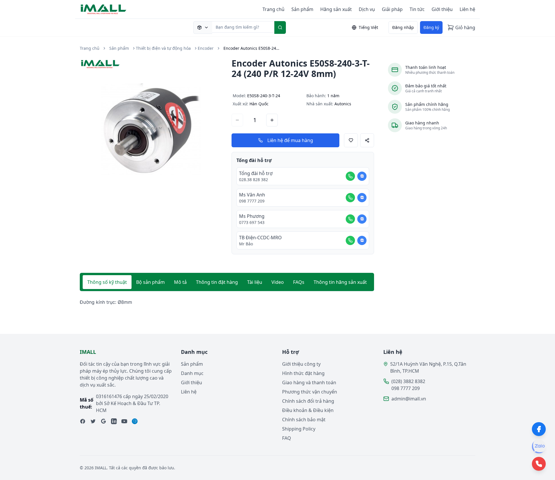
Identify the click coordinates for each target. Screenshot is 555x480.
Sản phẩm (302, 9)
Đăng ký (431, 27)
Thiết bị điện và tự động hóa (163, 48)
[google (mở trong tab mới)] (103, 421)
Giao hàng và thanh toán (309, 382)
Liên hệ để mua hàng (290, 140)
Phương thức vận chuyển (309, 392)
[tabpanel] (227, 302)
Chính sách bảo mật (303, 419)
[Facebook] (539, 429)
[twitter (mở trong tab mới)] (93, 421)
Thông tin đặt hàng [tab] (217, 282)
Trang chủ (273, 9)
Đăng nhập (403, 27)
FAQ (286, 438)
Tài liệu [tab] (254, 282)
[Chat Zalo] (362, 176)
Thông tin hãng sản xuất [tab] (340, 282)
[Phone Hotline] (539, 464)
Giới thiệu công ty (301, 364)
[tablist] (227, 282)
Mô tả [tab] (180, 282)
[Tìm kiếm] (280, 27)
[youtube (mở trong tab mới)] (124, 421)
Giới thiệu (442, 9)
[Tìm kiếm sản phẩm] (202, 27)
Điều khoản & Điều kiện (308, 410)
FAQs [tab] (298, 282)
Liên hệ (467, 9)
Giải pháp (392, 9)
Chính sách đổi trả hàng (308, 401)
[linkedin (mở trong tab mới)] (114, 421)
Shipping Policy (298, 429)
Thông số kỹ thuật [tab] (107, 282)
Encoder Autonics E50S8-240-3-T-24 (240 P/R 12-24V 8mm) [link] (252, 48)
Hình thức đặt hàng (303, 373)
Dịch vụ (367, 9)
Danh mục (192, 373)
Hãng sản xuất (336, 9)
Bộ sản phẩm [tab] (150, 282)
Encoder (206, 48)
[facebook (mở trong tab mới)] (83, 421)
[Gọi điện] (350, 176)
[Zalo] (539, 446)
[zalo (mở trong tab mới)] (135, 421)
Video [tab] (277, 282)
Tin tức (417, 9)
